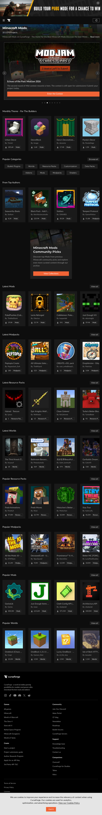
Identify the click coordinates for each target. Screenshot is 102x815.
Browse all (93, 159)
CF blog (55, 717)
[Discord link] (19, 695)
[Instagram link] (5, 695)
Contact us (56, 752)
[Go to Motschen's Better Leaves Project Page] (65, 501)
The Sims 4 (8, 721)
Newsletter (56, 721)
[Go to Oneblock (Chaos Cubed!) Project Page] (13, 645)
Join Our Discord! (59, 709)
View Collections (51, 274)
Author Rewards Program (13, 756)
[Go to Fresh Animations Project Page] (13, 501)
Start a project (9, 748)
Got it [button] (51, 809)
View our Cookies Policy (69, 803)
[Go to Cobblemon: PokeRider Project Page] (65, 308)
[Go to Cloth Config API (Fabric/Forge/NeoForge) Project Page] (65, 597)
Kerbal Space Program (12, 730)
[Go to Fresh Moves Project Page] (39, 501)
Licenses (7, 791)
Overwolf (56, 762)
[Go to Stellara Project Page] (65, 204)
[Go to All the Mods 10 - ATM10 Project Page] (13, 549)
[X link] (24, 695)
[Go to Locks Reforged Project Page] (39, 308)
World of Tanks (10, 738)
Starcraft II (8, 726)
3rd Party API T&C (11, 764)
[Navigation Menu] (3, 20)
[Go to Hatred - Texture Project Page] (13, 405)
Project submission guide (13, 752)
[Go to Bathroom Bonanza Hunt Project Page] (39, 453)
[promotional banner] (51, 8)
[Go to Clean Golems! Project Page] (65, 405)
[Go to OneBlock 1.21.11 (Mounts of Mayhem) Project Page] (39, 645)
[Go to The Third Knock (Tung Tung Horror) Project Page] (13, 453)
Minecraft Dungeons (12, 734)
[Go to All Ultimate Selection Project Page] (39, 356)
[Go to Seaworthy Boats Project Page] (13, 204)
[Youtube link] (14, 695)
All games (7, 709)
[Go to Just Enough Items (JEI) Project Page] (39, 597)
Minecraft (7, 713)
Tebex (54, 770)
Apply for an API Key (12, 760)
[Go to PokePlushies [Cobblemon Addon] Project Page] (13, 308)
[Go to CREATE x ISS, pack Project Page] (65, 356)
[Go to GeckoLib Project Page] (13, 597)
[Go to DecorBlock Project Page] (39, 133)
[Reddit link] (29, 695)
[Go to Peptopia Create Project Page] (13, 356)
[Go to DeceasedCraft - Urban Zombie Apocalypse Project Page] (39, 549)
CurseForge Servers (59, 734)
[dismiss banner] (98, 2)
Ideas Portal (56, 713)
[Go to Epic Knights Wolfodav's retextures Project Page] (39, 405)
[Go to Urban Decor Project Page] (13, 133)
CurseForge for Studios (61, 766)
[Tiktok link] (10, 695)
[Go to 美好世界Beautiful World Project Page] (65, 453)
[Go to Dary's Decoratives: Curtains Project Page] (65, 133)
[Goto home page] (9, 20)
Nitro (54, 775)
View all (94, 286)
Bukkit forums (57, 730)
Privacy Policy (9, 787)
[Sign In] (96, 20)
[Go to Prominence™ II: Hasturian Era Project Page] (65, 549)
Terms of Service (10, 783)
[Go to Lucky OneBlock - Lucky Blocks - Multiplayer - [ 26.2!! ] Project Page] (65, 645)
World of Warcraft (11, 717)
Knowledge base (58, 744)
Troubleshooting (58, 748)
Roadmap (56, 726)
